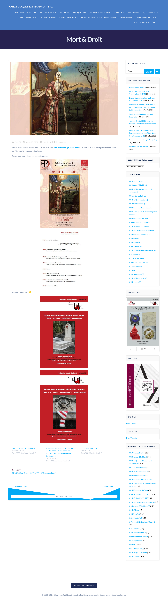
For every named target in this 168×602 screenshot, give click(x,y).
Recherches (72, 18)
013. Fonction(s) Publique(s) (139, 234)
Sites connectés (143, 18)
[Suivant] (154, 349)
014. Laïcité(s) (134, 238)
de (143, 349)
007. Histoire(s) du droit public (140, 208)
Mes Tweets (131, 423)
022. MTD (34, 473)
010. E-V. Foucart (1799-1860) (140, 222)
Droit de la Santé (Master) (133, 13)
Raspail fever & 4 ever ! (107, 18)
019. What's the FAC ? (137, 258)
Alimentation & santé (137, 87)
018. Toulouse (134, 254)
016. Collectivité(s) (136, 246)
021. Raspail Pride (135, 266)
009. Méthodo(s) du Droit (138, 218)
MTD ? (155, 18)
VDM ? (116, 13)
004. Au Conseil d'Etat (137, 196)
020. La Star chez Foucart (138, 262)
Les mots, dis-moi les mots (139, 146)
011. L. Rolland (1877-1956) (139, 226)
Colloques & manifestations (52, 18)
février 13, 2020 (32, 142)
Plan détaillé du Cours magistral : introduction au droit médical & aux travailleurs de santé (142, 133)
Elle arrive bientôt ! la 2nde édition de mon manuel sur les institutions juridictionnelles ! (142, 107)
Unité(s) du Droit (79, 13)
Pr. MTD (18, 142)
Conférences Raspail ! (89, 448)
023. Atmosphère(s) (48, 473)
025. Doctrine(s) (135, 282)
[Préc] (132, 349)
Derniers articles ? (22, 13)
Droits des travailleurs (100, 13)
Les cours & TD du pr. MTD (44, 13)
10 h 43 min (47, 142)
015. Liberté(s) (134, 242)
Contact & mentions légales (145, 22)
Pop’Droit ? (152, 13)
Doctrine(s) (64, 13)
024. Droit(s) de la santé (138, 278)
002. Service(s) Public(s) (138, 185)
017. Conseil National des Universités (143, 250)
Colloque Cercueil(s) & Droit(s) (23, 448)
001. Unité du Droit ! (20, 473)
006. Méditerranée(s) (137, 204)
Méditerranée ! (126, 18)
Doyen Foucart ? (87, 18)
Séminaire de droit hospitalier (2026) (143, 140)
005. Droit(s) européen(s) (138, 200)
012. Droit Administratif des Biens (142, 230)
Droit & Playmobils (27, 18)
